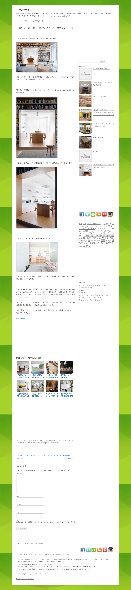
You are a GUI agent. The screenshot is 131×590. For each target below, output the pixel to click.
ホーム (18, 21)
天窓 (99, 238)
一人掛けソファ (89, 236)
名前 (18, 496)
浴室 (81, 243)
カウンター (90, 224)
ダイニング (68, 440)
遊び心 (101, 243)
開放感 (38, 443)
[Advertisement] (40, 33)
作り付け (98, 236)
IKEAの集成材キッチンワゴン (102, 137)
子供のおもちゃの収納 (99, 96)
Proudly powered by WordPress (25, 579)
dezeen (22, 318)
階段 (80, 246)
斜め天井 (93, 241)
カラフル (97, 224)
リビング (90, 233)
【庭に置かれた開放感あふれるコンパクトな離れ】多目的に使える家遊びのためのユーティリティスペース (103, 112)
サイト (18, 512)
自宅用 (93, 243)
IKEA (84, 224)
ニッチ (103, 229)
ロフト (99, 233)
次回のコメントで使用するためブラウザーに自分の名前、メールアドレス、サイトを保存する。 (45, 523)
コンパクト (89, 226)
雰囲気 (43, 443)
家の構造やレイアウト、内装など (89, 297)
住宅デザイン (24, 9)
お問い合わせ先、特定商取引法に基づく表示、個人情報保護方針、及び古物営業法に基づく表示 (42, 554)
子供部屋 (104, 238)
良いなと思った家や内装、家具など (34, 440)
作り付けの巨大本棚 (26, 443)
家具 (80, 292)
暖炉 (98, 241)
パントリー (94, 231)
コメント (19, 473)
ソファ (105, 226)
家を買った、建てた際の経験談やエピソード (92, 295)
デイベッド (98, 229)
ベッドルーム (104, 230)
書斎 (103, 240)
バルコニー (86, 231)
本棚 (34, 443)
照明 (85, 243)
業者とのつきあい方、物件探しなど (90, 300)
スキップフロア (99, 226)
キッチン (61, 440)
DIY (80, 224)
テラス (91, 228)
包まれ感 (87, 238)
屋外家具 (83, 240)
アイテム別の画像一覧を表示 (101, 69)
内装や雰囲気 (50, 440)
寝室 (111, 238)
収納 (93, 238)
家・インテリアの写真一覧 (34, 21)
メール (19, 504)
